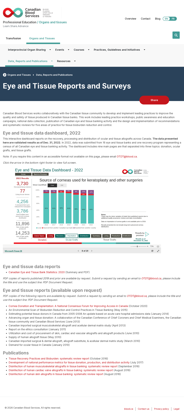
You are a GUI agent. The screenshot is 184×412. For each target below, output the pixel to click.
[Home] (32, 12)
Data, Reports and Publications (27, 61)
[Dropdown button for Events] (68, 49)
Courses (79, 49)
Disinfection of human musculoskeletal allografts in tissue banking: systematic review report (63, 366)
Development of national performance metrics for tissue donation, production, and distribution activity (69, 362)
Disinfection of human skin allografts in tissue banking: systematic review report (56, 374)
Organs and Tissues (42, 38)
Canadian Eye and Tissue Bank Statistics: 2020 (37, 272)
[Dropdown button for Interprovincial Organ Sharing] (50, 49)
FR (173, 18)
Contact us (143, 409)
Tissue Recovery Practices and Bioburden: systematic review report (49, 358)
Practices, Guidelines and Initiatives (117, 49)
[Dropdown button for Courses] (88, 49)
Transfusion (13, 38)
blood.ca (128, 409)
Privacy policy (161, 409)
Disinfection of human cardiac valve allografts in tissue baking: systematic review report (61, 370)
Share (154, 100)
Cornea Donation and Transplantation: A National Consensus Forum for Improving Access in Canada (68, 306)
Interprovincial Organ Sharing (27, 49)
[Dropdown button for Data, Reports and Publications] (51, 61)
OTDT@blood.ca (127, 156)
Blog (157, 18)
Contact (145, 18)
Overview (130, 18)
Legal (176, 409)
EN (166, 18)
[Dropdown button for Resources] (74, 61)
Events (59, 49)
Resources (63, 61)
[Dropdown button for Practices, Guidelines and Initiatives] (144, 49)
